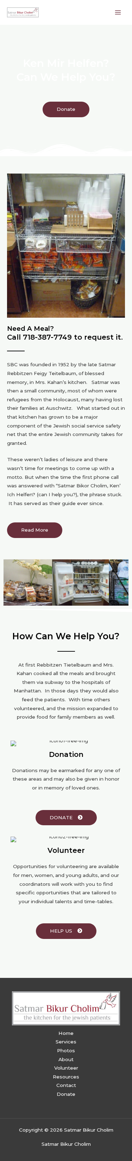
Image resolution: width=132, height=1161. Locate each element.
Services (66, 1041)
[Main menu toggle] (118, 12)
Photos (66, 1050)
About (66, 1059)
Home (66, 1033)
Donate (66, 1094)
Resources (66, 1077)
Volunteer (66, 1068)
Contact (66, 1085)
